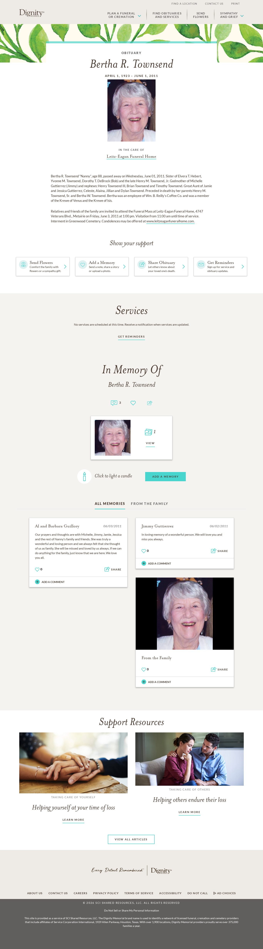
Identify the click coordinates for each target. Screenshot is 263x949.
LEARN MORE (73, 819)
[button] (124, 15)
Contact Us (214, 3)
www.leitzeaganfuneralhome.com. (170, 221)
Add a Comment (53, 582)
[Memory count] (114, 402)
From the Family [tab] (149, 503)
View (150, 443)
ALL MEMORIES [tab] (110, 503)
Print (235, 3)
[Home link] (31, 13)
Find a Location (184, 3)
